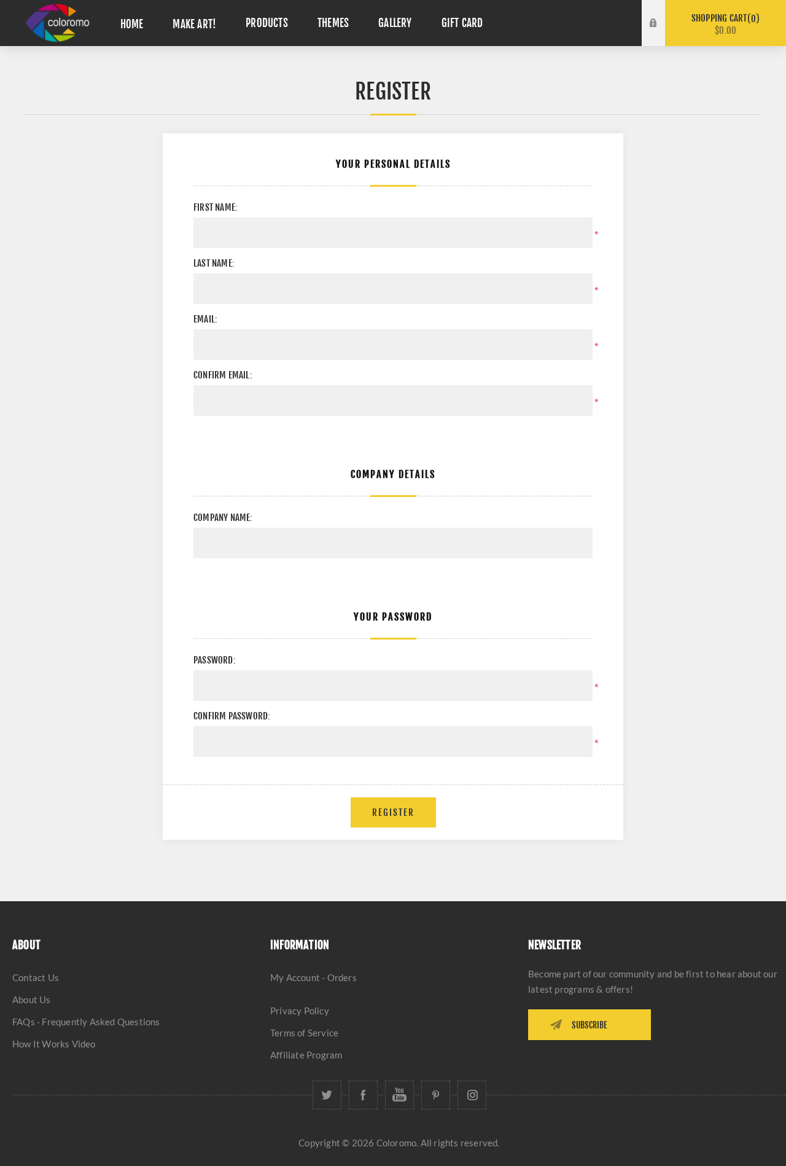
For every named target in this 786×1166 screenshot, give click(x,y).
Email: (205, 319)
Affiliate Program (306, 1054)
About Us (31, 999)
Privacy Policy (299, 1010)
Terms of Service (304, 1032)
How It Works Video (54, 1043)
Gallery (394, 23)
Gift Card (462, 23)
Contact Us (35, 977)
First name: (215, 207)
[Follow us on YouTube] (399, 1095)
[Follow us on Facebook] (363, 1095)
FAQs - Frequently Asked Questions (86, 1021)
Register (662, 35)
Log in (662, 11)
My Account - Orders (313, 977)
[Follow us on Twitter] (327, 1095)
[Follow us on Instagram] (471, 1095)
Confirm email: (222, 375)
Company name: (223, 517)
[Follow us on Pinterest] (435, 1095)
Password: (214, 660)
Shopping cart (723, 24)
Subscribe (589, 1025)
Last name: (214, 263)
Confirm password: (231, 716)
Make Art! (194, 24)
